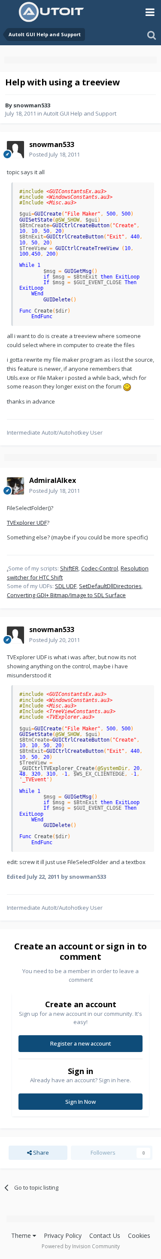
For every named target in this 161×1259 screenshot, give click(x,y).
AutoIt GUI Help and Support (79, 113)
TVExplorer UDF (27, 522)
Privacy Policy (63, 1235)
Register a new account (80, 1043)
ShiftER (69, 568)
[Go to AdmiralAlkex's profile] (15, 486)
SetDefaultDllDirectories (110, 586)
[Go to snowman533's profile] (15, 149)
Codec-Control (99, 568)
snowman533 (31, 105)
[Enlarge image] (127, 386)
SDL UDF (65, 586)
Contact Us (104, 1235)
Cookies (139, 1235)
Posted (54, 154)
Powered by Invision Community (81, 1246)
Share (40, 1152)
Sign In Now (80, 1102)
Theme (22, 1235)
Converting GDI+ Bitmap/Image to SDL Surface (66, 595)
